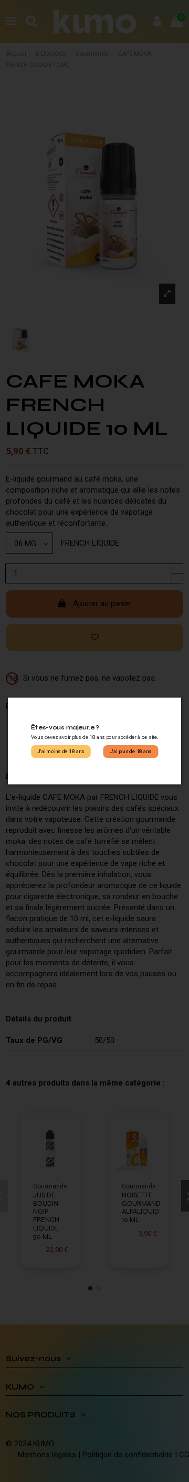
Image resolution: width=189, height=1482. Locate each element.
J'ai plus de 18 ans (131, 751)
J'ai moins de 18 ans (60, 751)
